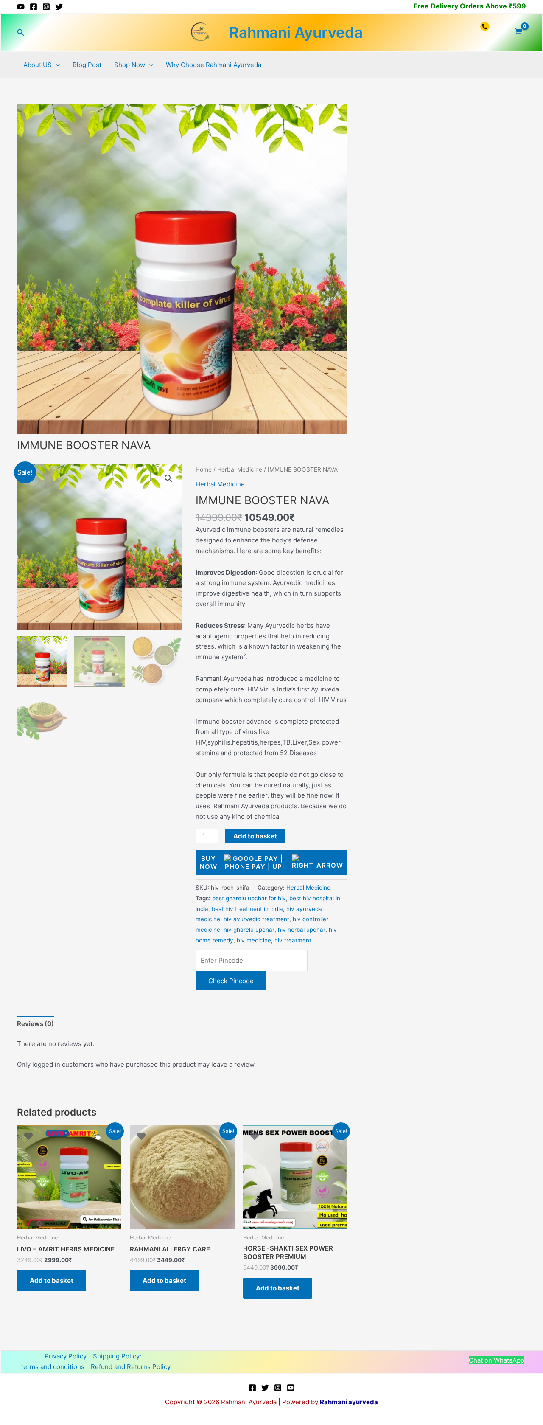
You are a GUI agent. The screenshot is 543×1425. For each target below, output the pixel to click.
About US (37, 65)
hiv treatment (292, 940)
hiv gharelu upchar (249, 929)
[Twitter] (59, 7)
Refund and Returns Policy (131, 1367)
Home (204, 469)
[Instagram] (46, 7)
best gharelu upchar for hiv (249, 898)
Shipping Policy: (117, 1356)
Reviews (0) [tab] (35, 1024)
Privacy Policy (66, 1356)
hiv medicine (254, 940)
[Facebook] (33, 7)
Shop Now (129, 65)
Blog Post (87, 65)
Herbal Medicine (239, 469)
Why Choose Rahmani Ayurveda (213, 65)
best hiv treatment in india (247, 908)
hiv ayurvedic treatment (256, 919)
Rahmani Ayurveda (296, 32)
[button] (21, 32)
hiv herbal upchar (301, 929)
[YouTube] (21, 7)
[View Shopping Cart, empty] (518, 32)
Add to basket (255, 836)
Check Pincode (231, 981)
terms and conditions (52, 1367)
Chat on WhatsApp (496, 1360)
